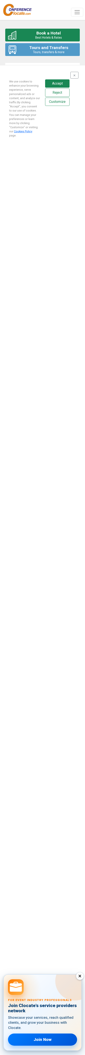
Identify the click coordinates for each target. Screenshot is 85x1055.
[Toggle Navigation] (77, 12)
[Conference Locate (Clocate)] (19, 10)
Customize (57, 102)
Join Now (42, 1039)
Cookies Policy (23, 131)
